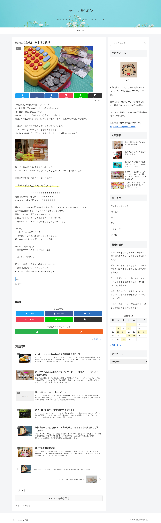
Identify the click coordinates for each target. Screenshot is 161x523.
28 (123, 339)
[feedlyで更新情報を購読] (36, 331)
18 (144, 332)
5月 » (119, 345)
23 (134, 335)
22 (129, 335)
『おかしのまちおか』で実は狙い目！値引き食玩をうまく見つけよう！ (128, 306)
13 (118, 332)
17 (139, 332)
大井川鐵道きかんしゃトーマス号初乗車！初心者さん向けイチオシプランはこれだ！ (128, 256)
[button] (145, 43)
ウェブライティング (119, 206)
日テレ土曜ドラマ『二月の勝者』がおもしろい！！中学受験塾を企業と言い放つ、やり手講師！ (128, 282)
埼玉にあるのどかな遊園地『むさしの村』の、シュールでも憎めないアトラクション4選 (128, 294)
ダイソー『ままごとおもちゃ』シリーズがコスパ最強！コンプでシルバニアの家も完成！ (128, 269)
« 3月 (112, 345)
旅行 (113, 217)
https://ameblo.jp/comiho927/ (122, 127)
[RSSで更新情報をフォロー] (81, 331)
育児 (18, 302)
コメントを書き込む (59, 498)
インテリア (116, 229)
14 (123, 332)
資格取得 (115, 212)
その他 (114, 235)
